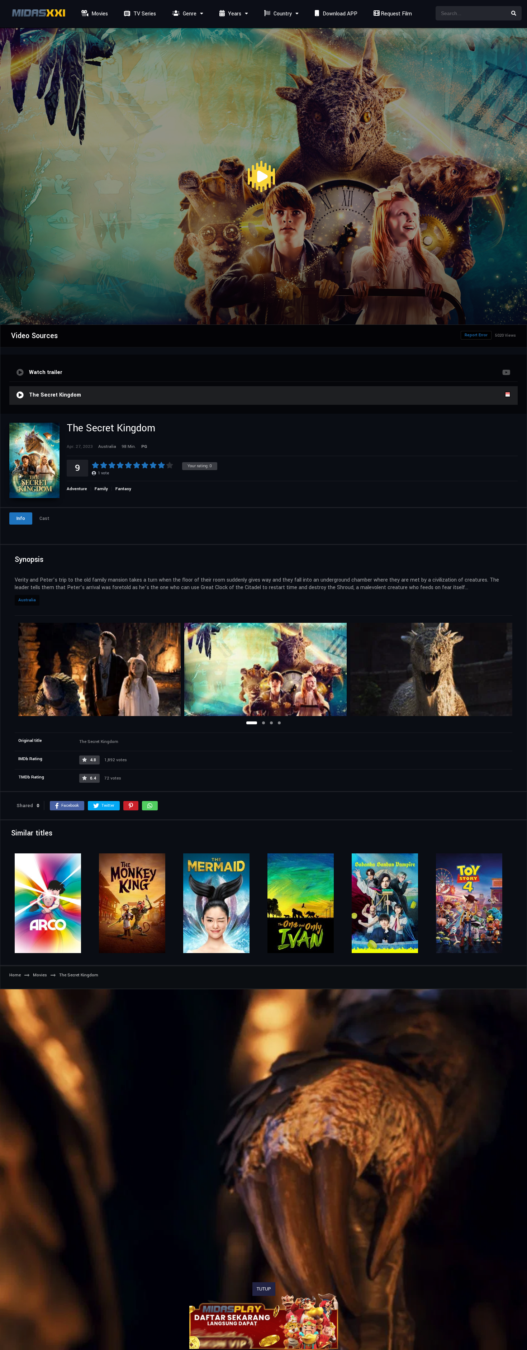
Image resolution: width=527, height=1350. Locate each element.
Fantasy (123, 489)
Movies (99, 14)
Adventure (77, 489)
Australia (27, 600)
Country (282, 14)
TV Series (144, 14)
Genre (188, 14)
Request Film (395, 14)
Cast (44, 518)
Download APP (339, 14)
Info (20, 518)
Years (234, 14)
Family (101, 489)
